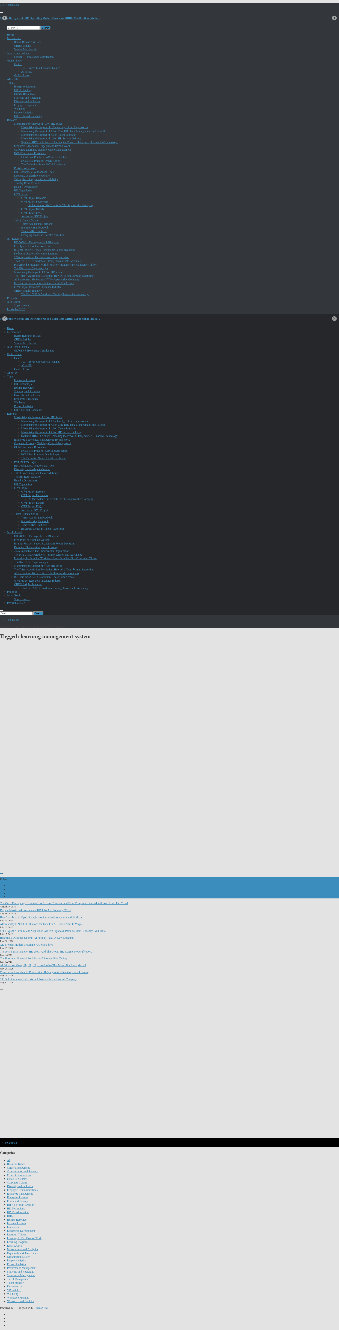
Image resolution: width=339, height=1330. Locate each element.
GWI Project (21, 194)
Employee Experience (26, 105)
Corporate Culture (17, 1182)
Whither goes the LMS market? (198, 838)
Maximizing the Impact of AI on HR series (38, 272)
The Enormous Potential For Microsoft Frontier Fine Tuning (33, 958)
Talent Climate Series (26, 220)
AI (8, 1160)
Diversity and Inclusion (27, 101)
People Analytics (23, 112)
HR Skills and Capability (28, 116)
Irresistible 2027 (16, 309)
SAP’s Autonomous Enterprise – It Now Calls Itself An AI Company (38, 979)
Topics (10, 82)
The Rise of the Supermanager (31, 268)
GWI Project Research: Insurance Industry (37, 287)
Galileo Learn (21, 75)
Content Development (182, 823)
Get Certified (9, 1142)
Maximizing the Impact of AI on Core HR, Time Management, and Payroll (63, 131)
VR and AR (14, 1290)
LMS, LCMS (31, 693)
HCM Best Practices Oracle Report (40, 160)
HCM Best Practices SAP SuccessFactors (44, 157)
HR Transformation (18, 1212)
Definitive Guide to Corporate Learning (36, 253)
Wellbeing (19, 108)
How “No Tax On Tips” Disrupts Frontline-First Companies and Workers (41, 917)
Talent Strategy (15, 1282)
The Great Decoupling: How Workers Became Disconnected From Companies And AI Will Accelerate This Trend (64, 903)
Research (12, 120)
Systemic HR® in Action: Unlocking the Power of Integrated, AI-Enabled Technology (69, 142)
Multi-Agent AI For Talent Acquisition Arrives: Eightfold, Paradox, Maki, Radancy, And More (53, 931)
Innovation (13, 1227)
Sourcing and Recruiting (27, 97)
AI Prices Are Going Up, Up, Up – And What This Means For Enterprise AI (43, 965)
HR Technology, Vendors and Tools (34, 172)
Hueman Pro (41, 1308)
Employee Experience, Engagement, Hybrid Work (42, 146)
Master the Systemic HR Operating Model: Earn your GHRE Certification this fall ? (50, 18)
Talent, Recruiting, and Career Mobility (36, 179)
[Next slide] (334, 18)
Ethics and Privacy (17, 1201)
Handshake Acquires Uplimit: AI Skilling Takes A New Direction (37, 937)
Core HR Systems (17, 1178)
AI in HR (26, 71)
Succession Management (21, 1275)
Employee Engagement (20, 1193)
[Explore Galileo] (60, 1138)
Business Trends (16, 1164)
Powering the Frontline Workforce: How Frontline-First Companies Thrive (55, 264)
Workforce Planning (18, 1297)
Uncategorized (15, 1286)
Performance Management (21, 1268)
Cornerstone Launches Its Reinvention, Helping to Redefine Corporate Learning (44, 972)
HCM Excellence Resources (30, 153)
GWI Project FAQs (32, 212)
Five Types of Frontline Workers (32, 246)
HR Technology (23, 90)
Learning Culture (16, 1234)
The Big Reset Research (27, 183)
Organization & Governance (22, 1253)
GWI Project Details (32, 209)
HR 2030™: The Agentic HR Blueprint (36, 242)
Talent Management (18, 1279)
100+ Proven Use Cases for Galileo (40, 68)
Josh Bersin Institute (18, 53)
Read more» (15, 730)
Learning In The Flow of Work (24, 1238)
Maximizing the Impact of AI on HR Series (38, 123)
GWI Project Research (33, 198)
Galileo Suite (14, 60)
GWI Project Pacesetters (34, 201)
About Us (12, 79)
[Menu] (1, 12)
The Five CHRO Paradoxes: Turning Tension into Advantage (48, 261)
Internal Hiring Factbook (35, 227)
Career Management (18, 1167)
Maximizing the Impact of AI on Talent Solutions (48, 134)
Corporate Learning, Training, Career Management (42, 149)
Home (10, 34)
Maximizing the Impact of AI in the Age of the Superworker (54, 127)
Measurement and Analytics (22, 1249)
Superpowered (22, 305)
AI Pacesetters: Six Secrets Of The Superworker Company (60, 205)
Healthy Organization (26, 186)
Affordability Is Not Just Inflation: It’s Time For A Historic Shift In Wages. (41, 924)
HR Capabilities (23, 190)
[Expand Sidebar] (1, 873)
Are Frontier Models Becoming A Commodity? (26, 944)
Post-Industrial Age (25, 168)
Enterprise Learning (25, 86)
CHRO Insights (22, 45)
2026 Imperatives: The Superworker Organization (41, 257)
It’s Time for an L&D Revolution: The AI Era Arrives (44, 283)
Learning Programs (17, 1242)
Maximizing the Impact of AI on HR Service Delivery (51, 138)
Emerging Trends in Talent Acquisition (42, 235)
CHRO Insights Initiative (28, 290)
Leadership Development (21, 1230)
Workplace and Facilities (20, 1301)
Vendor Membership (25, 49)
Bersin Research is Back (27, 42)
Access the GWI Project (34, 216)
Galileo (18, 64)
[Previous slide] (4, 18)
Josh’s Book (13, 301)
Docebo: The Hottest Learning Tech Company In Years (49, 708)
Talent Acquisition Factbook (37, 223)
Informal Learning (17, 1223)
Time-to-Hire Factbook (34, 231)
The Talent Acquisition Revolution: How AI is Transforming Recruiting (54, 275)
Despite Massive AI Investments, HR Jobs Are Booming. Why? (35, 910)
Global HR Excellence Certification (34, 56)
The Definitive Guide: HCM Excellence (43, 164)
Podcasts (12, 298)
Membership (14, 38)
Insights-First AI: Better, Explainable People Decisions (44, 249)
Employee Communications (22, 1190)
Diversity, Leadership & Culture (32, 175)
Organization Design (18, 1256)
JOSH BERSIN (9, 4)
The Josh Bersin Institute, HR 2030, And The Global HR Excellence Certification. (46, 951)
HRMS (11, 1216)
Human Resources (24, 94)
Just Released (14, 238)
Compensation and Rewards (22, 1171)
